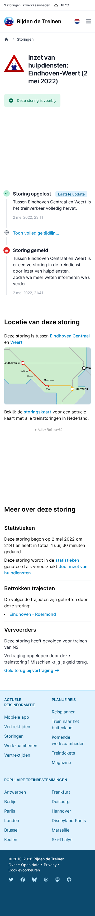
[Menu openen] (88, 21)
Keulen (10, 839)
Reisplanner (63, 711)
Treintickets (63, 753)
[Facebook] (22, 879)
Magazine (61, 762)
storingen (12, 5)
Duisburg (61, 801)
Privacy (50, 864)
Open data (30, 864)
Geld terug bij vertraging (28, 670)
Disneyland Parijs (69, 820)
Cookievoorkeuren (24, 870)
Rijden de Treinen (49, 859)
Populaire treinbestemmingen (35, 779)
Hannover (61, 811)
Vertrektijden (17, 726)
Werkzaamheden (20, 745)
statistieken (67, 560)
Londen (11, 820)
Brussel (11, 830)
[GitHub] (69, 879)
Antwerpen (15, 792)
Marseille (60, 830)
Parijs (9, 811)
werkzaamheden (36, 5)
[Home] (7, 39)
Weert (16, 342)
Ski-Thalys (62, 839)
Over (12, 864)
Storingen (25, 39)
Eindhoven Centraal (70, 335)
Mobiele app (16, 717)
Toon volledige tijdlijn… (36, 233)
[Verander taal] (77, 21)
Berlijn (10, 801)
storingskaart (37, 411)
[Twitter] (11, 879)
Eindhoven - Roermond (33, 614)
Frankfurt (61, 792)
